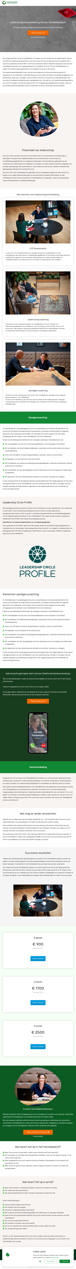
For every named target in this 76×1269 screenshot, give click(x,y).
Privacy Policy (54, 1257)
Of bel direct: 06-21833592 (38, 37)
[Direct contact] (38, 961)
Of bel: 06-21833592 (38, 1136)
